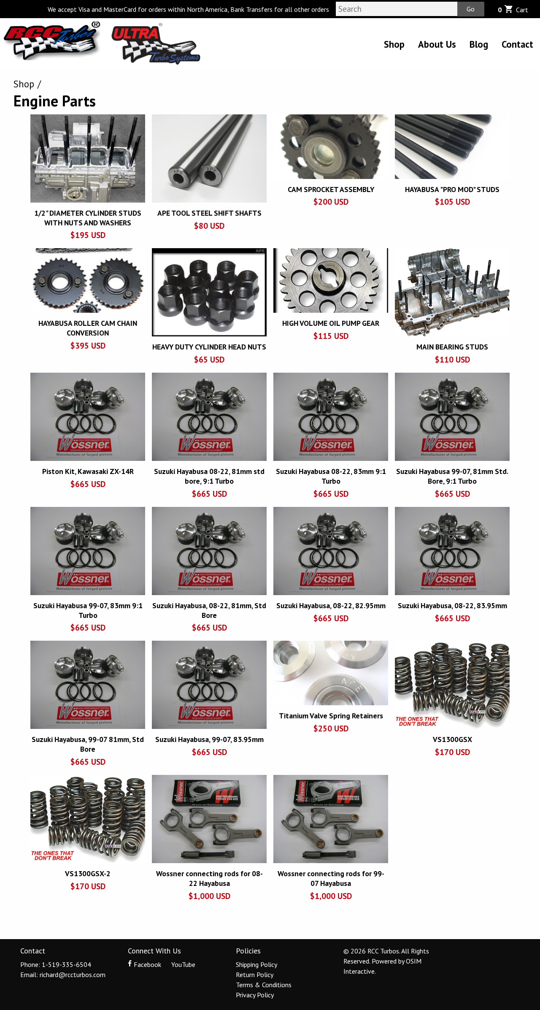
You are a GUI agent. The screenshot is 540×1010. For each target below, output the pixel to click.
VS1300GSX (452, 739)
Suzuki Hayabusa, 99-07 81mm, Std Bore (88, 744)
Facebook (147, 964)
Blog (479, 44)
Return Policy (254, 974)
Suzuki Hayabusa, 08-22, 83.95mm (452, 605)
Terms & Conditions (264, 984)
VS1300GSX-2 (88, 873)
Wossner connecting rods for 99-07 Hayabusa (331, 878)
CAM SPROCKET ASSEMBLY (331, 189)
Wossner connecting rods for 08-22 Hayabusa (209, 878)
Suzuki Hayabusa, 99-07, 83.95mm (209, 739)
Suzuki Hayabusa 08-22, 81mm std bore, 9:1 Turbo (209, 476)
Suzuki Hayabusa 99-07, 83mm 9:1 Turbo (88, 610)
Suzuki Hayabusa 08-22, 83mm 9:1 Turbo (331, 476)
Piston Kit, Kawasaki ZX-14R (88, 471)
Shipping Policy (256, 964)
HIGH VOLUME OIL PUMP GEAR (330, 323)
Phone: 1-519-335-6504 (55, 964)
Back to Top (270, 925)
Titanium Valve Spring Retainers (331, 715)
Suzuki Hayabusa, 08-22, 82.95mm (331, 605)
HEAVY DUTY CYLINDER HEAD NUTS (209, 347)
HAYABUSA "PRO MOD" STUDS (452, 189)
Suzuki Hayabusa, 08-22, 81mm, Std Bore (209, 610)
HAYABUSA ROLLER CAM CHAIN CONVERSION (87, 328)
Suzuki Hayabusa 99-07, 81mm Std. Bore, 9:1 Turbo (452, 476)
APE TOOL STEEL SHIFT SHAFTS (209, 213)
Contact (517, 44)
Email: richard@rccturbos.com (62, 974)
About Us (437, 44)
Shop (394, 44)
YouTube (182, 964)
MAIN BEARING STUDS (452, 347)
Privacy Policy (255, 995)
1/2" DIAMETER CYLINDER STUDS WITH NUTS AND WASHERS (87, 217)
